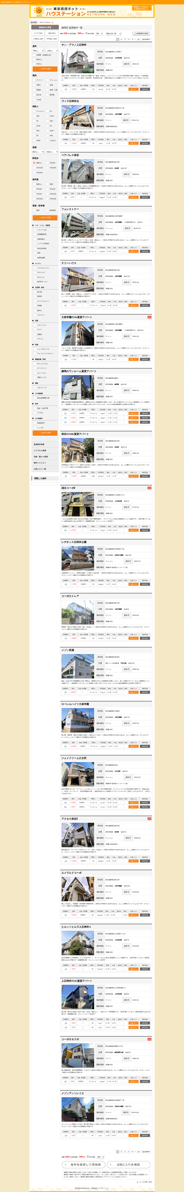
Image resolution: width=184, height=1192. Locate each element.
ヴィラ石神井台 (70, 101)
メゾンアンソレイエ (72, 1093)
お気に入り (133, 89)
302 (65, 802)
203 (65, 413)
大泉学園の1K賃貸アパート (76, 317)
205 (65, 418)
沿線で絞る (52, 33)
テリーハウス (68, 263)
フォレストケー (70, 209)
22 (138, 39)
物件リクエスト (40, 463)
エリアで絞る (38, 33)
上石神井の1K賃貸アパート (76, 980)
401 (65, 807)
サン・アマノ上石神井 (73, 44)
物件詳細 (145, 89)
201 (66, 143)
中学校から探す (52, 39)
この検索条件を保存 (141, 33)
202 (66, 359)
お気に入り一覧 (40, 469)
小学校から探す (38, 39)
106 (66, 584)
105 (65, 692)
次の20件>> (146, 39)
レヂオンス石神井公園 (73, 542)
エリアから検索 (40, 450)
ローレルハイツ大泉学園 (75, 704)
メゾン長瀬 (67, 650)
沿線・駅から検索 (41, 457)
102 (66, 89)
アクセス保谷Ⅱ (69, 818)
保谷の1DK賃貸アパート (75, 434)
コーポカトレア (70, 596)
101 (66, 476)
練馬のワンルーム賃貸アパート (79, 371)
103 (66, 915)
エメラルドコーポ (71, 872)
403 (65, 251)
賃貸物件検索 (39, 444)
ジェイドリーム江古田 (73, 758)
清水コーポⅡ (68, 488)
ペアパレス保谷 (70, 155)
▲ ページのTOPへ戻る (144, 1182)
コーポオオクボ (70, 1039)
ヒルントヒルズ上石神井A (76, 926)
